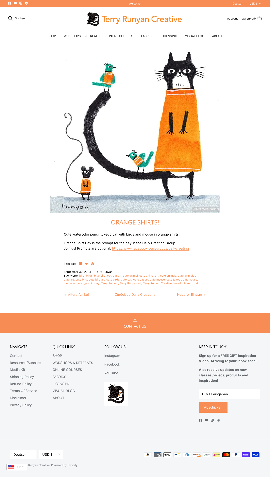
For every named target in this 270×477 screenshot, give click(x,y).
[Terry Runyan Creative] (135, 18)
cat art (117, 275)
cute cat (126, 279)
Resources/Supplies (25, 363)
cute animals (168, 275)
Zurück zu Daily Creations (135, 294)
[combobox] (16, 467)
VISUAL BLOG (194, 36)
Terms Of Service (23, 391)
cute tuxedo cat (176, 279)
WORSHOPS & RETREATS (82, 36)
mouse (193, 279)
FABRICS (147, 36)
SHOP (52, 36)
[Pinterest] (26, 3)
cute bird (81, 279)
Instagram (112, 356)
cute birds (112, 279)
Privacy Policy (21, 405)
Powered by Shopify (64, 465)
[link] (150, 248)
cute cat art (140, 279)
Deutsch (237, 3)
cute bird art (97, 279)
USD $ (253, 3)
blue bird (100, 275)
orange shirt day (88, 283)
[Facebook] (9, 3)
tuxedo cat (191, 283)
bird (81, 275)
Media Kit (17, 370)
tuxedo (177, 283)
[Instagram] (20, 3)
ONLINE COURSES (120, 36)
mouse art (70, 283)
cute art (69, 279)
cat (109, 275)
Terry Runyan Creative (157, 283)
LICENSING (169, 36)
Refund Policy (21, 384)
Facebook (112, 364)
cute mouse (157, 279)
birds (89, 275)
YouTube (111, 373)
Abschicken (213, 407)
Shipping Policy (22, 377)
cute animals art (188, 275)
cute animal (130, 275)
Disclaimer (18, 398)
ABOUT (217, 36)
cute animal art (149, 275)
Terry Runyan (109, 283)
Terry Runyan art (130, 283)
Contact (16, 356)
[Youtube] (15, 3)
